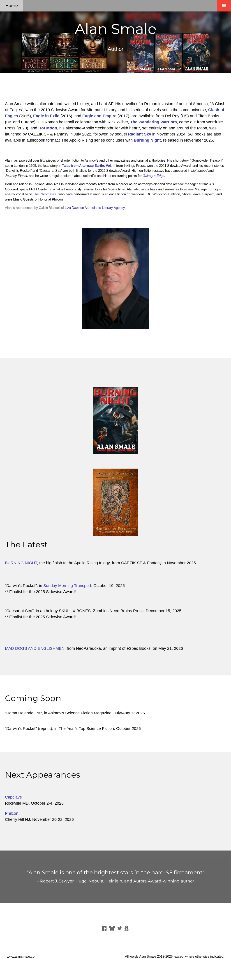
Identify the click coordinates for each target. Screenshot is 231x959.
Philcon (11, 813)
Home (11, 5)
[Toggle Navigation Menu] (224, 5)
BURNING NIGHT (21, 563)
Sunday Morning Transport (67, 585)
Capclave (13, 797)
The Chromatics (45, 194)
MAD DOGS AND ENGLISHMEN (35, 648)
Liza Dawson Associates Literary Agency (95, 208)
